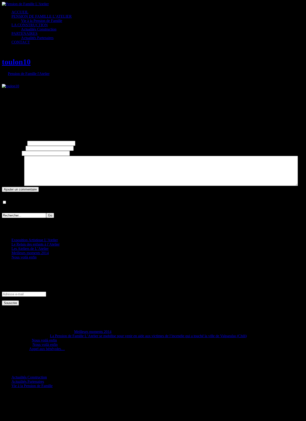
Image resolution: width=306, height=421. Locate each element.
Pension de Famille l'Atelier (28, 74)
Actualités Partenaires (37, 38)
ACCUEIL (19, 12)
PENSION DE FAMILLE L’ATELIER (41, 16)
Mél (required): (13, 148)
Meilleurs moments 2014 (30, 253)
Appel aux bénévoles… (47, 349)
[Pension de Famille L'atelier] (25, 4)
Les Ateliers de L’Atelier (30, 249)
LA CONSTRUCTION (29, 25)
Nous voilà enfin (24, 257)
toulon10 (16, 62)
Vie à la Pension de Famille (41, 21)
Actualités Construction (38, 29)
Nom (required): (14, 143)
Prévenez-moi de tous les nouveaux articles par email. (48, 202)
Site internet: (11, 153)
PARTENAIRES (24, 34)
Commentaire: (12, 185)
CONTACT (20, 42)
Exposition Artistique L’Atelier (34, 240)
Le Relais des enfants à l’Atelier (35, 244)
